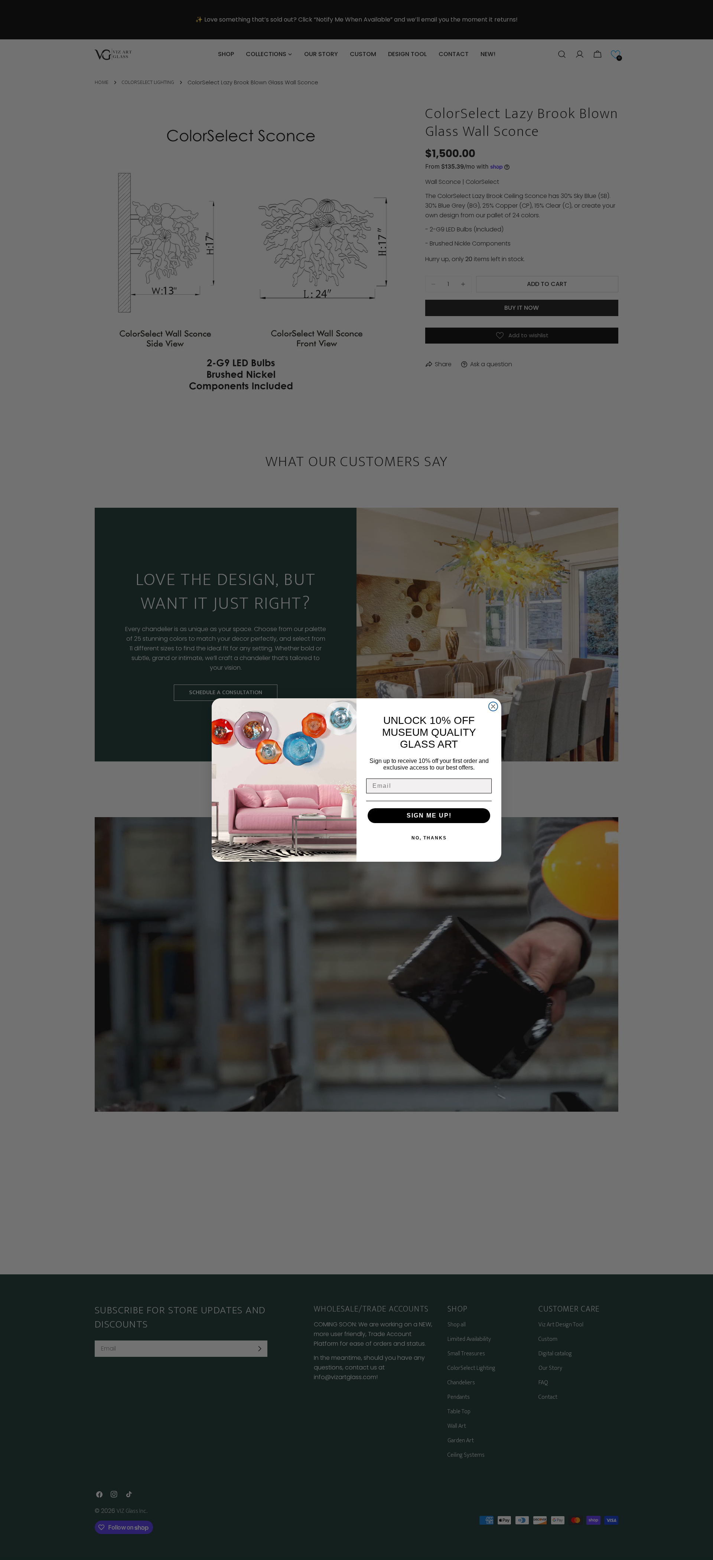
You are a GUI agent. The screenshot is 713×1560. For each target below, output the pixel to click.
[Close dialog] (493, 706)
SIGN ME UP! (429, 815)
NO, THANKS (429, 838)
